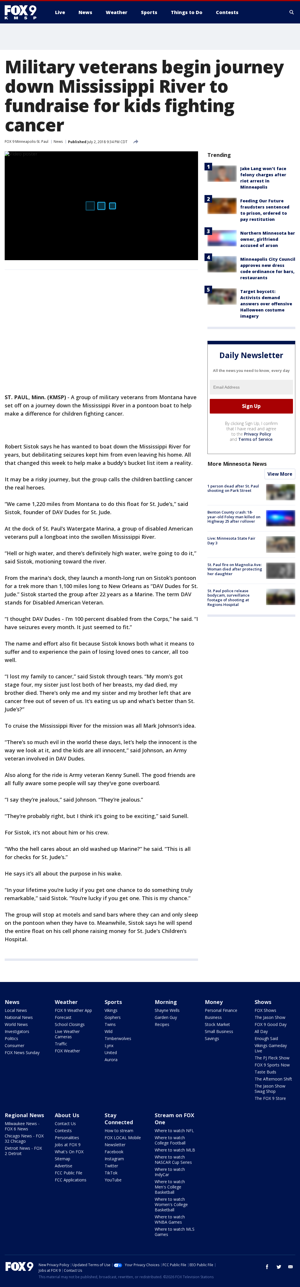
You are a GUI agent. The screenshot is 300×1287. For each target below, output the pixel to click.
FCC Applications (70, 1180)
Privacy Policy (257, 434)
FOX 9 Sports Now (272, 1065)
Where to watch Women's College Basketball (171, 1204)
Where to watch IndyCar (170, 1171)
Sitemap (62, 1158)
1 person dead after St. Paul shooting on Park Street (233, 488)
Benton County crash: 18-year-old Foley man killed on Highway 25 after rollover (233, 516)
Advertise (63, 1166)
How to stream (119, 1130)
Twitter (111, 1166)
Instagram (114, 1158)
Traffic (61, 1043)
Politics (11, 1038)
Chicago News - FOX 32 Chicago (24, 1138)
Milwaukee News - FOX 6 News (22, 1126)
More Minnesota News (237, 463)
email (290, 1266)
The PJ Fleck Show (272, 1058)
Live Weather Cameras (67, 1034)
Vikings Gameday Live (271, 1048)
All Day (261, 1031)
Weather (66, 1001)
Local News (16, 1010)
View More (279, 474)
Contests (63, 1130)
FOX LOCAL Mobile (123, 1137)
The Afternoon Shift (273, 1079)
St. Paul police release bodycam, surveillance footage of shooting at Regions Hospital (228, 597)
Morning (166, 1001)
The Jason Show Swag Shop (270, 1088)
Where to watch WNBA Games (170, 1219)
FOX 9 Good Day (271, 1024)
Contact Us (65, 1123)
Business (213, 1017)
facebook (267, 1266)
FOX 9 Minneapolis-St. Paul (26, 141)
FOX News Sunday (22, 1052)
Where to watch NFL (174, 1130)
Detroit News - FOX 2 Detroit (23, 1150)
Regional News (24, 1115)
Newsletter (115, 1144)
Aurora (111, 1059)
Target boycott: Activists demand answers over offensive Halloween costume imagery (266, 304)
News (58, 141)
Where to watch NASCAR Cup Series (173, 1159)
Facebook (114, 1151)
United (111, 1052)
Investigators (17, 1031)
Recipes (162, 1024)
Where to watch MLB (175, 1150)
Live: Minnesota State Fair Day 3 (231, 541)
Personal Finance (221, 1010)
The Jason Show (270, 1017)
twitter (279, 1266)
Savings (212, 1038)
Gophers (113, 1017)
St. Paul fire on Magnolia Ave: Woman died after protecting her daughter (234, 569)
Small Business (219, 1031)
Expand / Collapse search (291, 12)
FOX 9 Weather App (73, 1010)
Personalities (67, 1137)
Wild (108, 1031)
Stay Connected (119, 1119)
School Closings (70, 1024)
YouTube (113, 1180)
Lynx (109, 1045)
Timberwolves (118, 1038)
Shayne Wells (167, 1010)
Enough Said (266, 1038)
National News (19, 1017)
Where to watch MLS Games (175, 1231)
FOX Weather (67, 1051)
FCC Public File (68, 1173)
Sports (113, 1001)
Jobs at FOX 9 (68, 1144)
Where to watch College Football (170, 1140)
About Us (67, 1115)
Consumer (14, 1045)
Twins (110, 1024)
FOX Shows (265, 1010)
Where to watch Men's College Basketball (170, 1187)
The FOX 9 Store (270, 1098)
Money (214, 1001)
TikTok (111, 1173)
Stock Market (217, 1024)
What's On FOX (69, 1151)
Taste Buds (265, 1072)
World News (16, 1024)
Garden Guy (166, 1017)
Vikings (111, 1010)
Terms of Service (255, 439)
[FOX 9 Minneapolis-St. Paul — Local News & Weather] (24, 12)
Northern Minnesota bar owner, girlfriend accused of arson (267, 239)
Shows (263, 1001)
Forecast (63, 1017)
